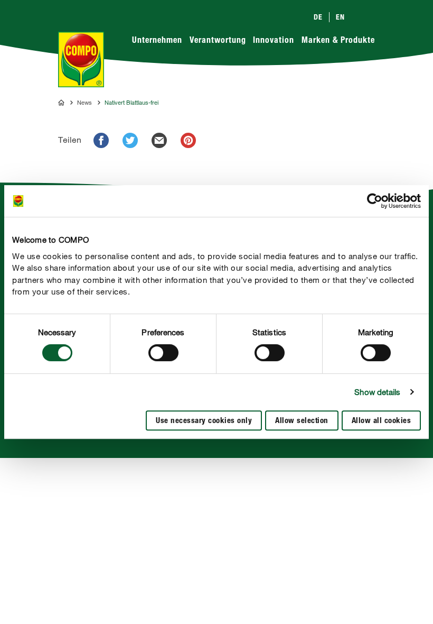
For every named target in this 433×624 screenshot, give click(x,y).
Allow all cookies (381, 421)
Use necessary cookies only (204, 421)
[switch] (163, 352)
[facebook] (101, 140)
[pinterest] (188, 140)
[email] (159, 140)
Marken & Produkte (338, 41)
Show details (377, 392)
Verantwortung (218, 41)
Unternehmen (157, 41)
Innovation (273, 41)
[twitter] (130, 140)
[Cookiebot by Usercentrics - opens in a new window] (374, 201)
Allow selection (301, 421)
